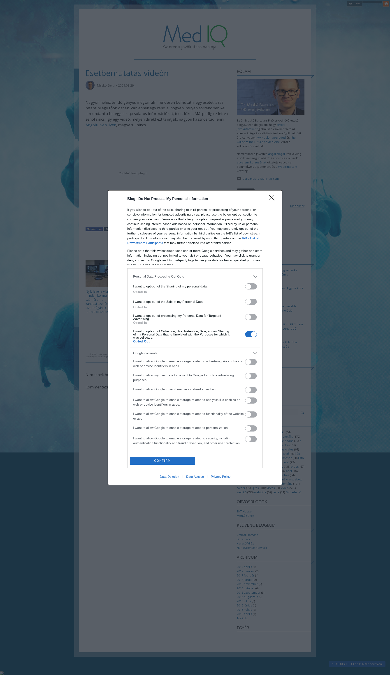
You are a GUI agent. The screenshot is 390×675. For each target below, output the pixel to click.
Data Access (195, 476)
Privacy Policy (220, 476)
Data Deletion (169, 476)
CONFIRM (162, 460)
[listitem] (195, 276)
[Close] (273, 199)
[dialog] (195, 337)
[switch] (251, 286)
